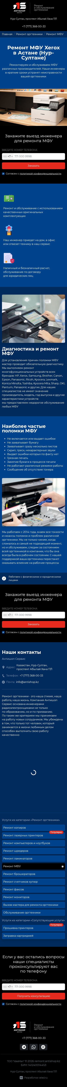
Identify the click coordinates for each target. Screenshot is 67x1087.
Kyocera (39, 379)
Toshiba (27, 383)
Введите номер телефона (19, 150)
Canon (58, 375)
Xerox (23, 375)
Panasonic (18, 379)
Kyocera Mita (41, 383)
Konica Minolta (11, 383)
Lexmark (51, 379)
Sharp (55, 383)
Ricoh (29, 379)
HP (17, 375)
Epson (6, 379)
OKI (62, 383)
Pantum (7, 387)
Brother (47, 375)
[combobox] (7, 156)
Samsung (35, 375)
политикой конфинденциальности (40, 173)
